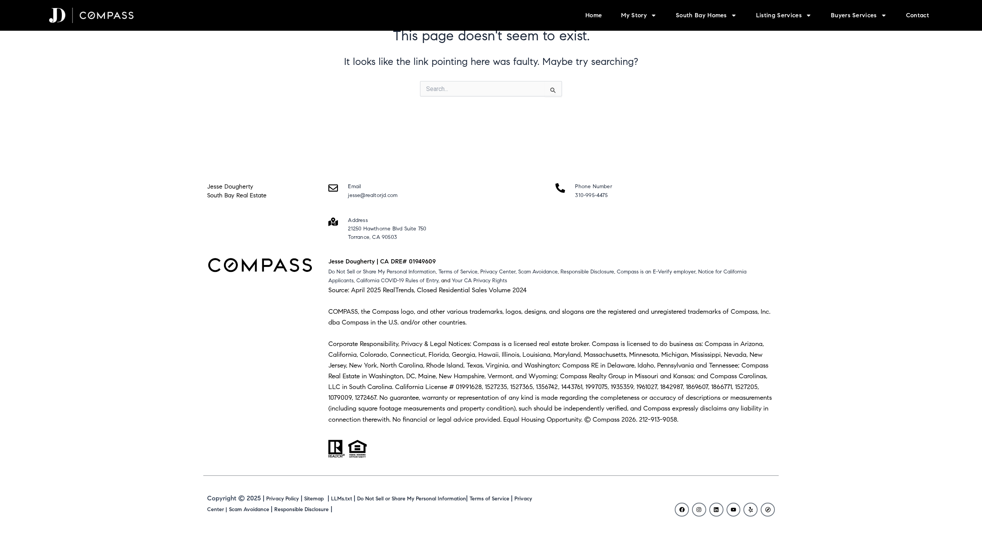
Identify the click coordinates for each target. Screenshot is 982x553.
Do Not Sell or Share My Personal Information (382, 271)
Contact (917, 15)
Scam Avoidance (538, 271)
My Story (634, 15)
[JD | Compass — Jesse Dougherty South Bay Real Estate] (91, 15)
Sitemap (314, 498)
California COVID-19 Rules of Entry (397, 280)
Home (593, 15)
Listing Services (779, 15)
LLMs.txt (342, 498)
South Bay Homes (701, 15)
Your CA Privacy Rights (479, 280)
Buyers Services (854, 15)
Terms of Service (458, 271)
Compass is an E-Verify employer (656, 271)
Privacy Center (498, 271)
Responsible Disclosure (587, 271)
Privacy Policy (282, 498)
